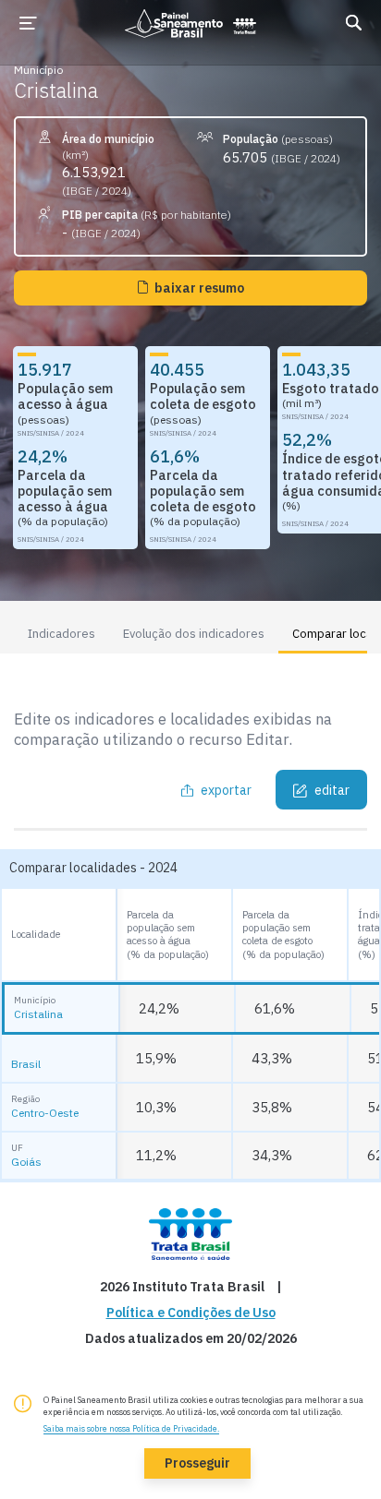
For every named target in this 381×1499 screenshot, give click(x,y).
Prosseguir (197, 1463)
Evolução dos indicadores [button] (193, 634)
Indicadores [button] (61, 634)
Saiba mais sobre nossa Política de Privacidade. (131, 1428)
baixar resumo (199, 288)
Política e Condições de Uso (191, 1313)
